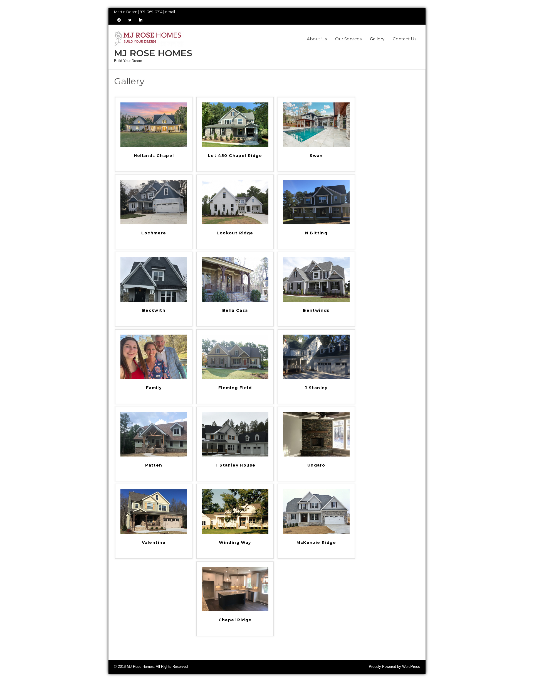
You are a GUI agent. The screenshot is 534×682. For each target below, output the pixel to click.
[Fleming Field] (235, 378)
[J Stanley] (316, 378)
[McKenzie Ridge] (316, 533)
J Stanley (316, 388)
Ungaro (316, 465)
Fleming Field (235, 388)
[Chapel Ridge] (235, 610)
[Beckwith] (153, 300)
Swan (316, 156)
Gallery (377, 38)
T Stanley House (235, 465)
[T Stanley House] (235, 455)
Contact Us (404, 38)
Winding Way (235, 543)
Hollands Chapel (154, 156)
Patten (153, 465)
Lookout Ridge (235, 233)
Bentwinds (316, 310)
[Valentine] (153, 533)
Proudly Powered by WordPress (394, 666)
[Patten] (153, 455)
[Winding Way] (235, 533)
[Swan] (316, 146)
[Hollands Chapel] (153, 146)
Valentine (154, 543)
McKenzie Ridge (316, 543)
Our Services (348, 38)
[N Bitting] (316, 223)
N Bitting (316, 233)
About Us (317, 38)
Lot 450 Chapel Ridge (235, 156)
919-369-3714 (151, 11)
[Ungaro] (316, 455)
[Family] (153, 378)
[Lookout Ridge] (235, 223)
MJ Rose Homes (153, 53)
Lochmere (153, 233)
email (170, 11)
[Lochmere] (153, 223)
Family (154, 388)
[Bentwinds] (316, 300)
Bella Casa (235, 310)
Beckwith (153, 310)
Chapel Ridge (235, 620)
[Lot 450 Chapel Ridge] (235, 146)
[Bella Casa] (235, 300)
